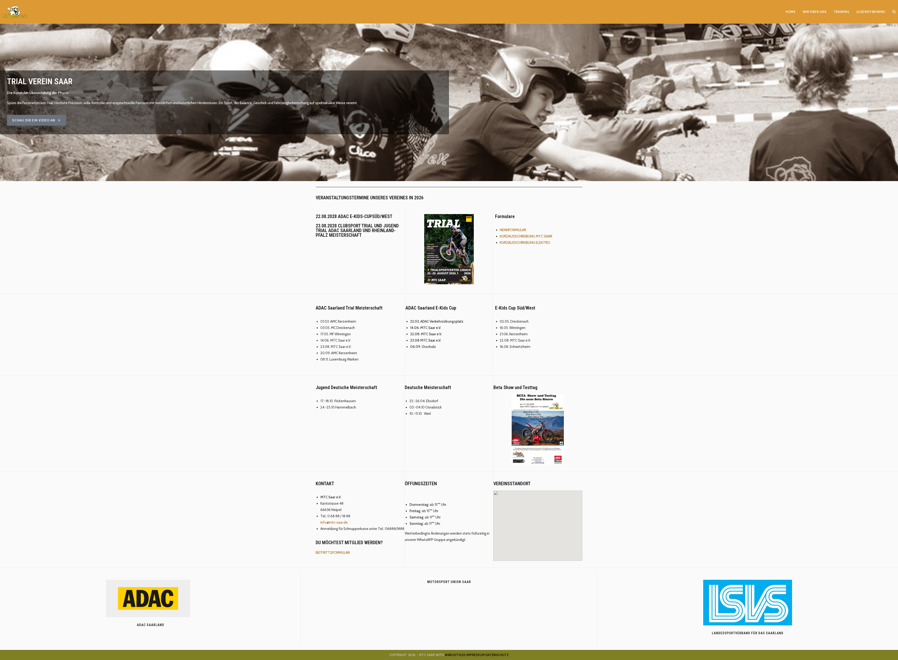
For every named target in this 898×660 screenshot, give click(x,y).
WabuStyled (455, 655)
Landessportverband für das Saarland (747, 633)
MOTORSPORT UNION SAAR (449, 582)
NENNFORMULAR (513, 230)
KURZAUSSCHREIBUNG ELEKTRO (525, 243)
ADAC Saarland (150, 625)
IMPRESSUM (476, 655)
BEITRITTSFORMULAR (333, 553)
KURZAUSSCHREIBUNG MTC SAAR (526, 236)
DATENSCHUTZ (497, 655)
